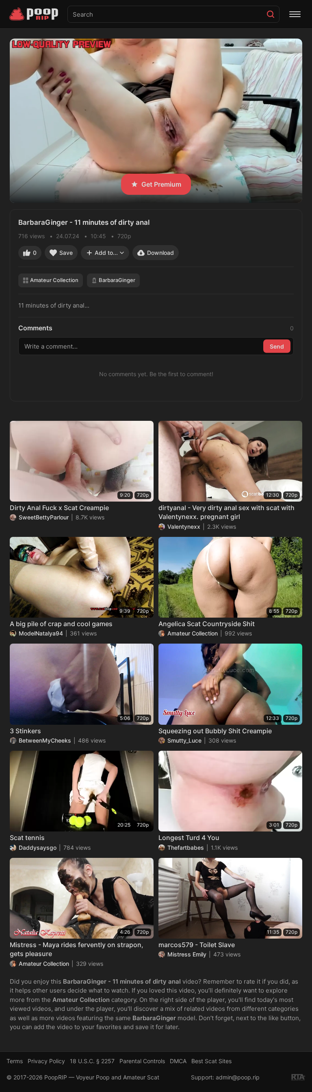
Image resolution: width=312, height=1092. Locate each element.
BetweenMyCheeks (45, 740)
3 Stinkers (25, 731)
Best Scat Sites (211, 1061)
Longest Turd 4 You (188, 838)
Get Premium (161, 184)
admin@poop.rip (238, 1077)
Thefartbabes (185, 847)
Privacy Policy (46, 1061)
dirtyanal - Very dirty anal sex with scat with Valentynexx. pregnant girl (226, 512)
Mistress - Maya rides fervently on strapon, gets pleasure (76, 949)
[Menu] (295, 14)
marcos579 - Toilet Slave (196, 945)
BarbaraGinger (117, 280)
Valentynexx (183, 526)
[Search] (270, 14)
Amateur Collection (54, 280)
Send (277, 345)
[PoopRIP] (34, 14)
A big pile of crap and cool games (61, 624)
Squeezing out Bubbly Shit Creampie (215, 731)
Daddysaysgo (37, 847)
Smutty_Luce (184, 740)
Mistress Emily (186, 954)
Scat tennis (27, 838)
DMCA (178, 1061)
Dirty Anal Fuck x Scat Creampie (59, 508)
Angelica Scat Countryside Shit (206, 624)
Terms (14, 1061)
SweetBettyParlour (44, 517)
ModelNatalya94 (41, 633)
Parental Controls (142, 1061)
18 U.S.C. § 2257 (92, 1061)
